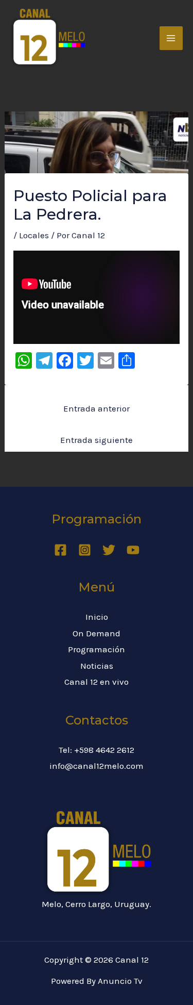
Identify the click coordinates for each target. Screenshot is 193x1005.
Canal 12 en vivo (96, 682)
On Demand (96, 633)
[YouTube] (133, 549)
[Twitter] (108, 549)
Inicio (96, 617)
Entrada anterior (96, 408)
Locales (34, 235)
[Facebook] (60, 549)
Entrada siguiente (96, 440)
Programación (96, 649)
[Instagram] (84, 549)
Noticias (96, 666)
